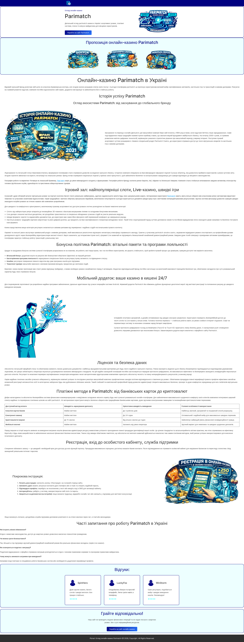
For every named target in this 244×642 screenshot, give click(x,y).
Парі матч (61, 181)
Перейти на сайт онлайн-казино (122, 629)
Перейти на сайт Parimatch (78, 33)
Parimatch (171, 196)
